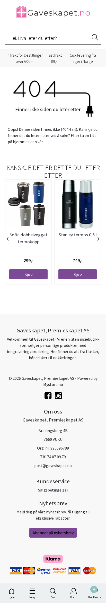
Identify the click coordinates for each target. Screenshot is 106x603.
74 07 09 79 (56, 456)
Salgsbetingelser (53, 490)
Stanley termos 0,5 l (78, 235)
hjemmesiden (25, 141)
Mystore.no (53, 384)
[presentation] (8, 238)
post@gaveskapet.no (53, 465)
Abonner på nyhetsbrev (53, 532)
